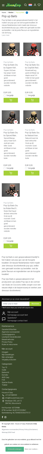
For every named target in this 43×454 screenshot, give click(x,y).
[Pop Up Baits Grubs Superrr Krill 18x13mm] (11, 49)
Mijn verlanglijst (7, 357)
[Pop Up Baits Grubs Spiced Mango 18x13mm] (11, 117)
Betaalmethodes (8, 339)
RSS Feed (11, 432)
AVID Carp (5, 377)
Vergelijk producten (9, 360)
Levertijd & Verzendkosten (11, 337)
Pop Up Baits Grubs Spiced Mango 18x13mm (11, 134)
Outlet (4, 370)
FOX (3, 380)
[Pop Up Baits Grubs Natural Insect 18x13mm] (32, 117)
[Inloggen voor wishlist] (16, 54)
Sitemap (4, 432)
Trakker (4, 385)
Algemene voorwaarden (11, 332)
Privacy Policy (7, 342)
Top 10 (4, 367)
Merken (10, 12)
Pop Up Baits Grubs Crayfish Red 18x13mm (32, 66)
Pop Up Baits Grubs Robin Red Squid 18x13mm (11, 207)
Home (4, 12)
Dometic (5, 375)
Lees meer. (6, 35)
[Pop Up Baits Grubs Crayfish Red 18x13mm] (32, 49)
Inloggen (5, 352)
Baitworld (5, 372)
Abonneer (35, 304)
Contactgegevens (8, 334)
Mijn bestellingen (8, 355)
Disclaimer (33, 429)
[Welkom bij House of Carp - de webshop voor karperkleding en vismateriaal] (14, 5)
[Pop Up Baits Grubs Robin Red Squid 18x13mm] (11, 190)
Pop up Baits (20, 12)
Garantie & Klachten (9, 329)
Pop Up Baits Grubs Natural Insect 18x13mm (32, 134)
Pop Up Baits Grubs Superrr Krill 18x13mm (11, 66)
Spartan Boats (7, 382)
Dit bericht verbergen (15, 449)
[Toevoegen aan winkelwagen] (11, 100)
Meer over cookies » (31, 449)
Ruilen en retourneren (10, 344)
